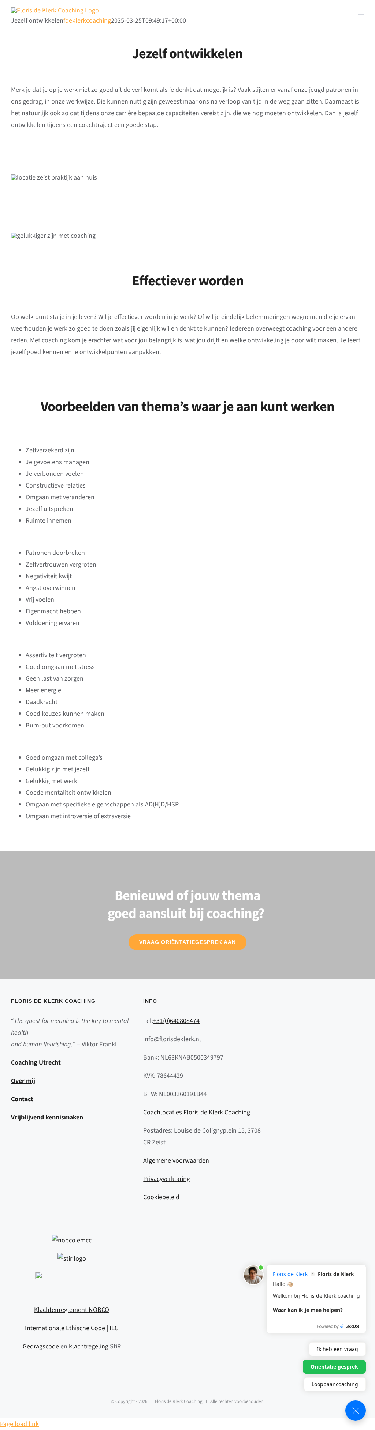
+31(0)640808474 (176, 1021)
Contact (22, 1099)
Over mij (23, 1080)
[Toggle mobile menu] (361, 11)
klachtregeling (88, 1346)
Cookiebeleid (161, 1197)
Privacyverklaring (166, 1178)
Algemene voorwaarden (176, 1160)
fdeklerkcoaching (87, 20)
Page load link (19, 1424)
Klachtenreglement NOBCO (71, 1309)
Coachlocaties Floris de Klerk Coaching (196, 1112)
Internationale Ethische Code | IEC (71, 1328)
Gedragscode (41, 1346)
